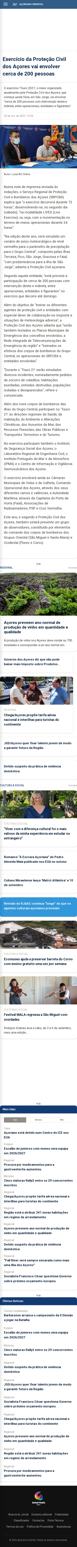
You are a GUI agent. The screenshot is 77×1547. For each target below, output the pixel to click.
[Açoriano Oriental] (38, 1505)
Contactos (38, 1520)
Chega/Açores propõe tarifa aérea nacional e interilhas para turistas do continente (31, 719)
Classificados (21, 1520)
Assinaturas (64, 1526)
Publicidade (62, 1514)
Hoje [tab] (15, 1120)
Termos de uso (15, 1526)
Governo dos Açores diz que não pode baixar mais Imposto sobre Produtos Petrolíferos (32, 664)
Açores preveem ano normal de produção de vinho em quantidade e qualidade (36, 627)
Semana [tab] (38, 1120)
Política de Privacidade (40, 1526)
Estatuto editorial (42, 1514)
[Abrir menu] (5, 4)
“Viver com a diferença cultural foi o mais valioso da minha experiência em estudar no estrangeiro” (37, 833)
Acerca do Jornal (18, 1514)
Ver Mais (72, 568)
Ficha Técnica (56, 1520)
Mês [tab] (62, 1120)
